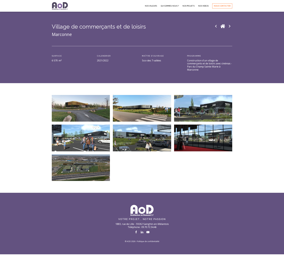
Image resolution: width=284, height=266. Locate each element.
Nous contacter (222, 6)
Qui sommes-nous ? (170, 6)
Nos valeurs (151, 6)
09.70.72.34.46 (148, 227)
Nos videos (203, 6)
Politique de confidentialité (148, 241)
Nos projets (189, 6)
